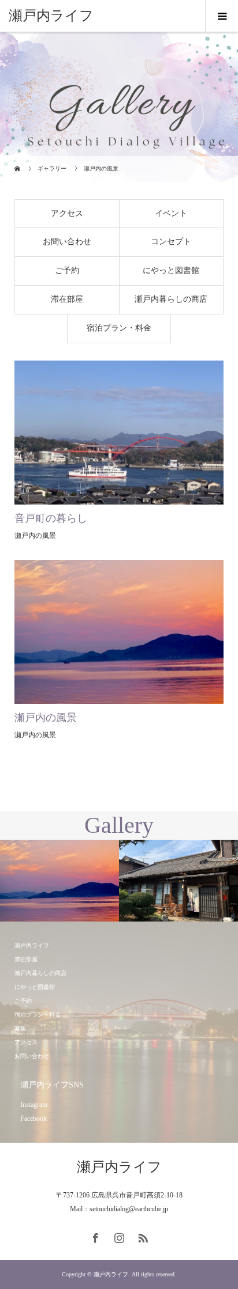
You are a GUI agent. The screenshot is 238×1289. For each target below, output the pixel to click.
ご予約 (67, 270)
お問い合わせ (67, 241)
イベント (171, 213)
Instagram (33, 1105)
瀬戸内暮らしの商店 (171, 299)
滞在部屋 (67, 299)
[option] (59, 881)
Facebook (33, 1118)
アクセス (67, 213)
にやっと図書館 (171, 270)
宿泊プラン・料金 (119, 328)
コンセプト (171, 241)
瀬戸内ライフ (51, 15)
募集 (20, 1028)
